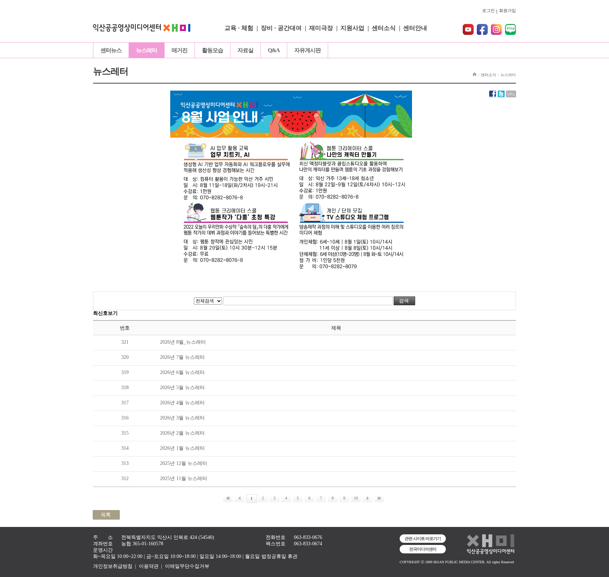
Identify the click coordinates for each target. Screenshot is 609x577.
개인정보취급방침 (113, 566)
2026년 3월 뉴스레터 (182, 418)
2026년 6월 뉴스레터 (182, 372)
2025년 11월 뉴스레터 (183, 478)
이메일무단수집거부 (187, 566)
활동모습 (212, 50)
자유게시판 (307, 50)
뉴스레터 (146, 50)
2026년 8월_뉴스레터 (183, 342)
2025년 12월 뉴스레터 (183, 463)
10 (356, 498)
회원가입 (507, 10)
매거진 (179, 50)
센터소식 (384, 28)
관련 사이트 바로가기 (423, 538)
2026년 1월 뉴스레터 (182, 448)
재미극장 (321, 28)
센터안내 (415, 28)
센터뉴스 (111, 50)
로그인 (488, 10)
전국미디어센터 (422, 549)
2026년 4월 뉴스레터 (182, 402)
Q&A (274, 50)
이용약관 (149, 566)
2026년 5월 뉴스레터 (182, 387)
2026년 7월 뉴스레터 (182, 357)
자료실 (245, 50)
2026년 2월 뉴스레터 (182, 433)
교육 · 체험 (238, 28)
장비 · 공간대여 (281, 28)
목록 (106, 514)
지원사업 (352, 28)
